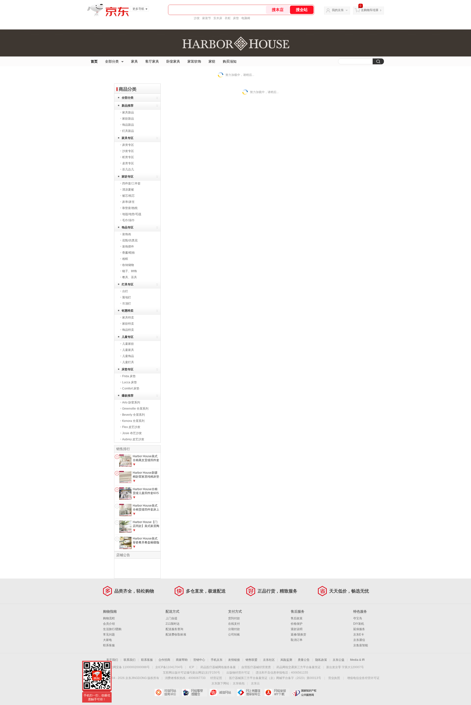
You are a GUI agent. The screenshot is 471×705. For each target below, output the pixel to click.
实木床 (217, 18)
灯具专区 (127, 284)
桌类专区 (128, 163)
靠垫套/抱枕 (130, 208)
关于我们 (112, 660)
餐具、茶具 (129, 277)
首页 (94, 61)
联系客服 (109, 645)
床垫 (236, 18)
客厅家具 (152, 61)
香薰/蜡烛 (128, 252)
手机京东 (216, 660)
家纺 (212, 61)
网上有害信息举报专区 (249, 692)
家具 (134, 61)
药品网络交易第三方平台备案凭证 (298, 667)
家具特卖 (128, 317)
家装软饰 (194, 61)
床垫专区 (127, 369)
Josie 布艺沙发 (132, 433)
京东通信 (359, 640)
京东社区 (269, 660)
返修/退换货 (298, 634)
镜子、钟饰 (129, 271)
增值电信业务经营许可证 (363, 678)
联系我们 (129, 660)
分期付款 (234, 629)
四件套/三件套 (131, 183)
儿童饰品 (128, 356)
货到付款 (234, 618)
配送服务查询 (174, 629)
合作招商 (164, 660)
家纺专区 (127, 176)
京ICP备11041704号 (169, 667)
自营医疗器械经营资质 (256, 667)
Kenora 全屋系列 (133, 421)
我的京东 (338, 10)
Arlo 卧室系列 (131, 402)
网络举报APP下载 (276, 692)
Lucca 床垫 (129, 382)
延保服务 (359, 629)
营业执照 (334, 678)
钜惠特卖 (127, 310)
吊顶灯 (126, 303)
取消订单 (296, 640)
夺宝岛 (357, 618)
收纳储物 (128, 265)
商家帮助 (182, 660)
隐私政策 (321, 660)
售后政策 (296, 618)
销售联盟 (251, 660)
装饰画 (126, 234)
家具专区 (127, 138)
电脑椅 (245, 18)
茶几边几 (128, 169)
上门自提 (171, 618)
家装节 (206, 18)
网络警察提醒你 (194, 692)
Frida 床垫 (129, 376)
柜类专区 (128, 157)
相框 (125, 259)
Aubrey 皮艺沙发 (133, 439)
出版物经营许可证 (238, 672)
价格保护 (296, 623)
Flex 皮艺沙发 (131, 427)
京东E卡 (358, 634)
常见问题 (109, 634)
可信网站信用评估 (167, 692)
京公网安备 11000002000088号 (128, 667)
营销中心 (199, 660)
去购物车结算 (370, 10)
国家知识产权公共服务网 (304, 692)
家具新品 (128, 112)
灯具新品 (128, 131)
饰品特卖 (128, 330)
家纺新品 (128, 118)
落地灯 (126, 297)
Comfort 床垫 (130, 388)
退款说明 (296, 629)
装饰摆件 (128, 246)
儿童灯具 (128, 362)
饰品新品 (128, 124)
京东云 (255, 683)
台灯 (125, 291)
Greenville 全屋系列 (135, 408)
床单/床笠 (128, 202)
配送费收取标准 (176, 634)
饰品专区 (127, 227)
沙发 (197, 18)
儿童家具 (128, 350)
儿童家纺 (128, 344)
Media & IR (357, 660)
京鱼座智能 (360, 645)
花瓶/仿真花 (130, 240)
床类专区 (128, 145)
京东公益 (338, 660)
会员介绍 (109, 623)
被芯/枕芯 (128, 195)
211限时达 (173, 623)
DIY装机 (358, 623)
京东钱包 (239, 683)
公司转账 (234, 634)
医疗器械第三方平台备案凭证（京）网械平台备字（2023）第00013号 (275, 678)
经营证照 (216, 678)
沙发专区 (128, 151)
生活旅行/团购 (112, 629)
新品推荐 (127, 105)
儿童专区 (127, 337)
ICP (191, 667)
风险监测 (286, 660)
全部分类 (112, 61)
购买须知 (229, 61)
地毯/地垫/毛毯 (131, 214)
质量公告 (304, 660)
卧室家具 (173, 61)
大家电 (107, 640)
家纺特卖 (128, 323)
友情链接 (234, 660)
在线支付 (234, 623)
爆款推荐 (127, 395)
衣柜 (228, 18)
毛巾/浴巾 (128, 220)
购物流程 (109, 618)
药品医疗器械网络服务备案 (218, 667)
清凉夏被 (128, 189)
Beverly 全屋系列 (133, 414)
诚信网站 (222, 692)
